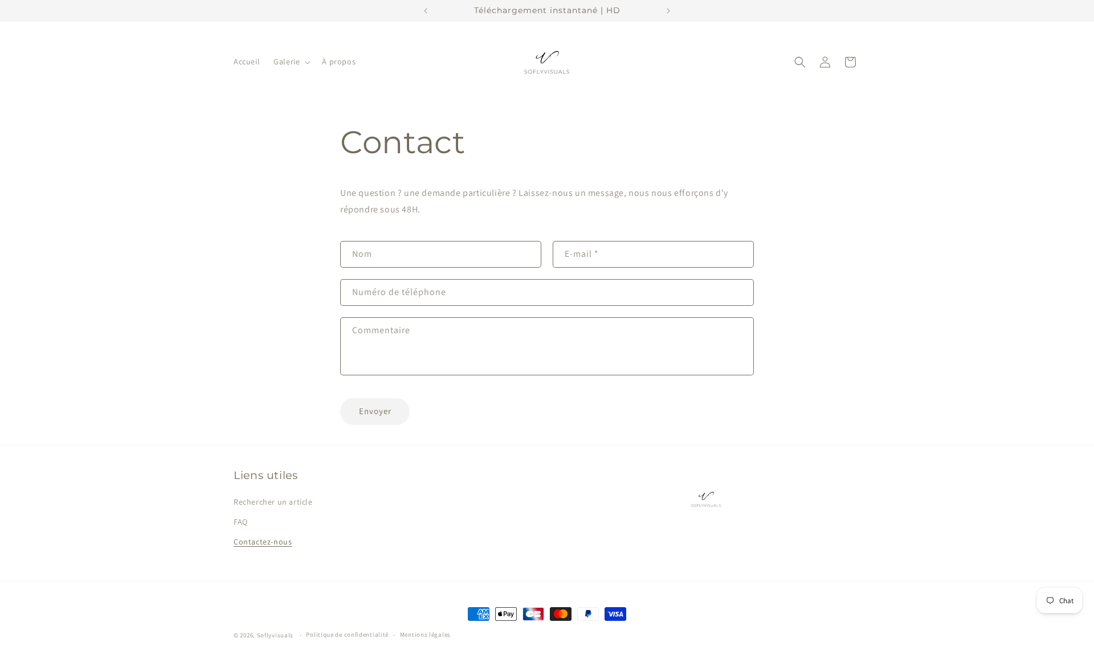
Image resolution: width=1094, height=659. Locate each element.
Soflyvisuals (275, 635)
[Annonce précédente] (425, 11)
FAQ (241, 522)
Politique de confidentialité (347, 634)
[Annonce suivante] (668, 11)
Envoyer (375, 411)
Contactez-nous (263, 542)
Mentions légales (425, 634)
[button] (291, 61)
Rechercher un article (273, 502)
